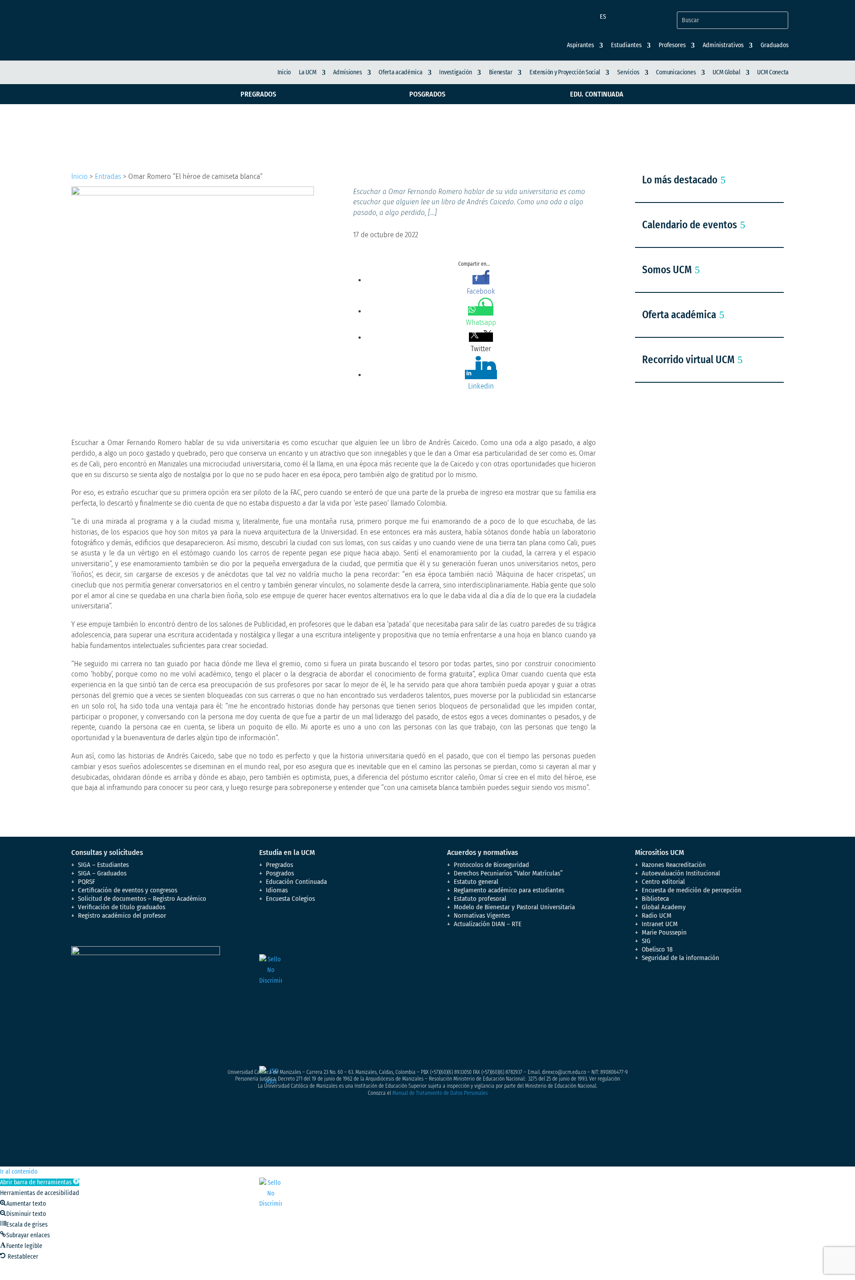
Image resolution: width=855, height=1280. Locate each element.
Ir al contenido (18, 1171)
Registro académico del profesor (122, 915)
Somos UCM (667, 269)
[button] (39, 1182)
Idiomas (277, 890)
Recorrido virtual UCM (688, 359)
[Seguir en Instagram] (678, 995)
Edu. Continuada (596, 94)
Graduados (775, 45)
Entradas (108, 176)
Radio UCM (657, 915)
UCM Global (726, 72)
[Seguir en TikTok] (731, 995)
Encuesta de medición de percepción (691, 890)
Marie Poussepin (664, 932)
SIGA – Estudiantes (103, 865)
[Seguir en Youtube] (695, 995)
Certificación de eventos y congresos (127, 890)
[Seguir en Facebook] (642, 995)
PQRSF (86, 882)
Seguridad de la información (680, 958)
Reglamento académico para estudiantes (509, 890)
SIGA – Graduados (102, 873)
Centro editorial (663, 882)
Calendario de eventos (689, 225)
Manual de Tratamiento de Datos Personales (440, 1093)
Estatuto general (476, 882)
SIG (646, 941)
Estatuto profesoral (480, 899)
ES (603, 16)
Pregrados (258, 94)
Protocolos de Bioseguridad (491, 865)
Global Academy (664, 907)
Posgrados (427, 94)
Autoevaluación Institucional (681, 873)
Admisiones (347, 72)
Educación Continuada (296, 882)
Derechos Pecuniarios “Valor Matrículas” (508, 873)
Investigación (455, 72)
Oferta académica (400, 72)
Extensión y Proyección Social (564, 72)
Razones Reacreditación (674, 865)
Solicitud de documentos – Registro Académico (142, 899)
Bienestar (501, 72)
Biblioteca (655, 899)
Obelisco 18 (657, 949)
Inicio (284, 72)
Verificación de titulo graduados (121, 907)
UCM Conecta (773, 72)
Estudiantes (626, 45)
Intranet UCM (660, 924)
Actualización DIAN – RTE (487, 924)
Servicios (628, 72)
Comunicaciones (676, 72)
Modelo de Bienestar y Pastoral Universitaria (514, 907)
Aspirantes (580, 45)
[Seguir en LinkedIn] (713, 995)
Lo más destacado (679, 180)
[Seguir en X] (660, 995)
